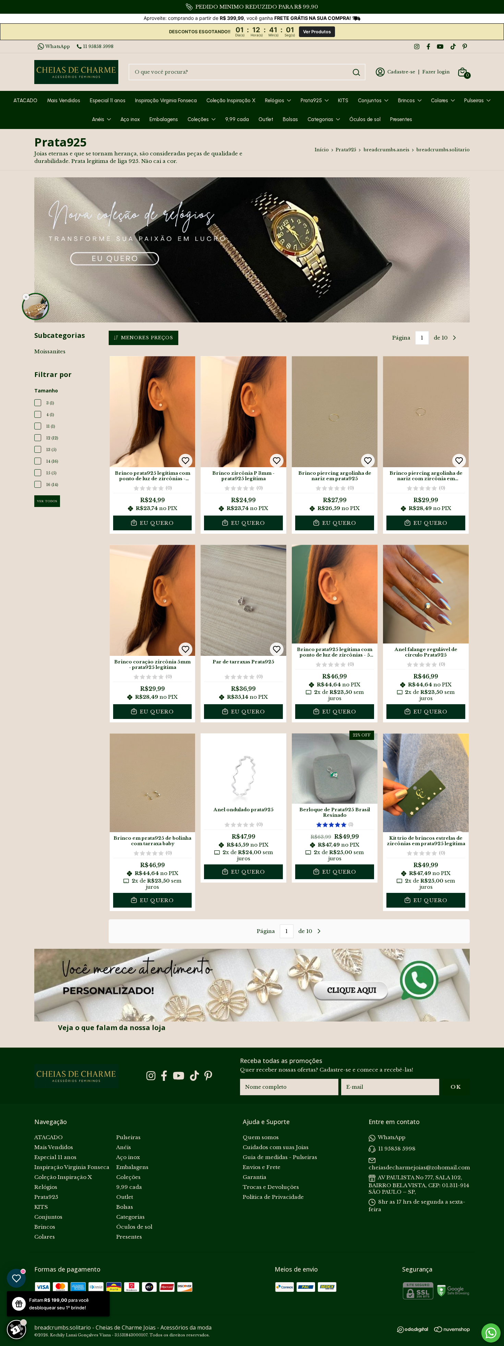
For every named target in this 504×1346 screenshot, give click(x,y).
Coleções (198, 119)
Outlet (266, 119)
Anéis (98, 119)
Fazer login (436, 72)
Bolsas (290, 119)
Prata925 (311, 100)
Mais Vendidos (63, 100)
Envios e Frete (261, 1167)
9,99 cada (237, 119)
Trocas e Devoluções (271, 1187)
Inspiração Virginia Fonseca (166, 100)
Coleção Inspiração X (230, 100)
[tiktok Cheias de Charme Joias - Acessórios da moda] (453, 46)
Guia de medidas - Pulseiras (280, 1157)
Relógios (274, 100)
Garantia (254, 1177)
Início (322, 150)
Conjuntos (370, 100)
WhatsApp (57, 46)
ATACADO (25, 100)
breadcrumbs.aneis (386, 150)
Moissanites (49, 351)
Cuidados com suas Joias (276, 1147)
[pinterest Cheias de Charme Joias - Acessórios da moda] (465, 46)
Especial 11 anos (107, 100)
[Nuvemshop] (452, 1330)
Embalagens (163, 119)
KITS (343, 100)
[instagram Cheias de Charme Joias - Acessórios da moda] (416, 46)
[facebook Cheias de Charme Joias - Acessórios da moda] (428, 46)
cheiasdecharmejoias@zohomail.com (419, 1167)
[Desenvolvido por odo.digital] (415, 1330)
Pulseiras (474, 100)
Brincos (406, 100)
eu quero (156, 523)
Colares (439, 100)
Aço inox (130, 119)
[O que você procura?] (356, 72)
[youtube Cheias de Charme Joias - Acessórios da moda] (440, 46)
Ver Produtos (317, 31)
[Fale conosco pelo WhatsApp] (491, 1333)
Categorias (320, 119)
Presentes (401, 119)
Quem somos (261, 1137)
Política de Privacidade (273, 1197)
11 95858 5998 (98, 46)
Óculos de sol (365, 119)
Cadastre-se (401, 72)
